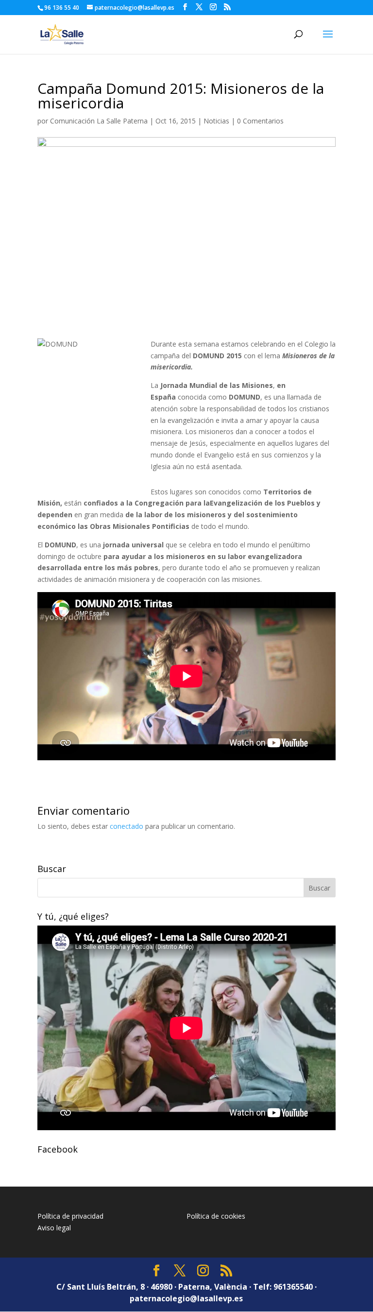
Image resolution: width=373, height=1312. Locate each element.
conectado (126, 826)
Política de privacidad (70, 1216)
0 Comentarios (260, 120)
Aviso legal (54, 1227)
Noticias (216, 120)
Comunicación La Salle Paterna (99, 120)
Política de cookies (215, 1216)
